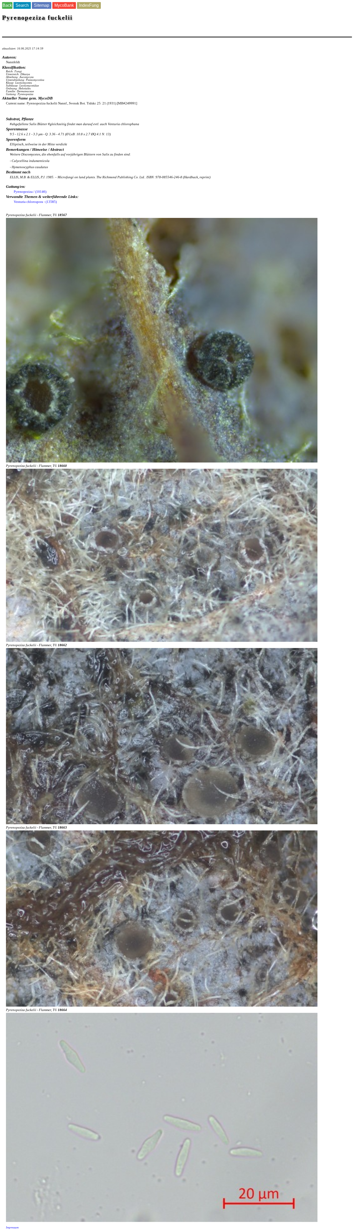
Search (22, 5)
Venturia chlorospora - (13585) (35, 202)
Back (7, 5)
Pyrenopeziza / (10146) (30, 192)
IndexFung (89, 5)
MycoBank (64, 5)
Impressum (12, 1227)
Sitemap (41, 5)
